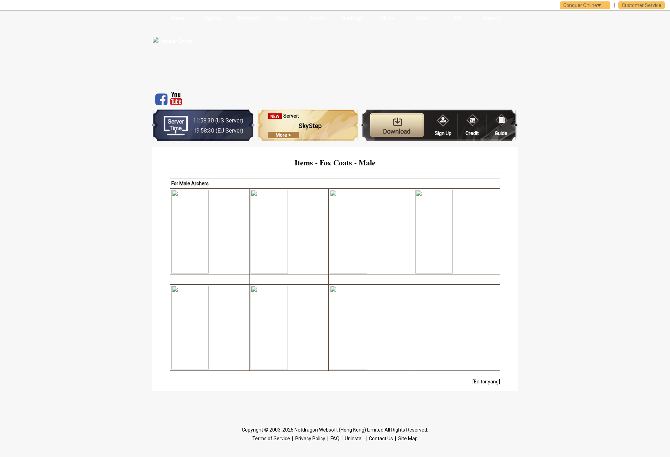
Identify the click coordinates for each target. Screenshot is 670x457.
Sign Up (212, 18)
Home (178, 18)
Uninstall (354, 438)
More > (283, 135)
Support (492, 18)
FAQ (335, 438)
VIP (457, 18)
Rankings (352, 18)
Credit (472, 133)
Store (422, 18)
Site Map (408, 438)
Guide (282, 18)
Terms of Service (271, 438)
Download (248, 18)
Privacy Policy (310, 438)
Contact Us (381, 438)
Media (387, 18)
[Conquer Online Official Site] (205, 56)
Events (317, 18)
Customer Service (641, 5)
